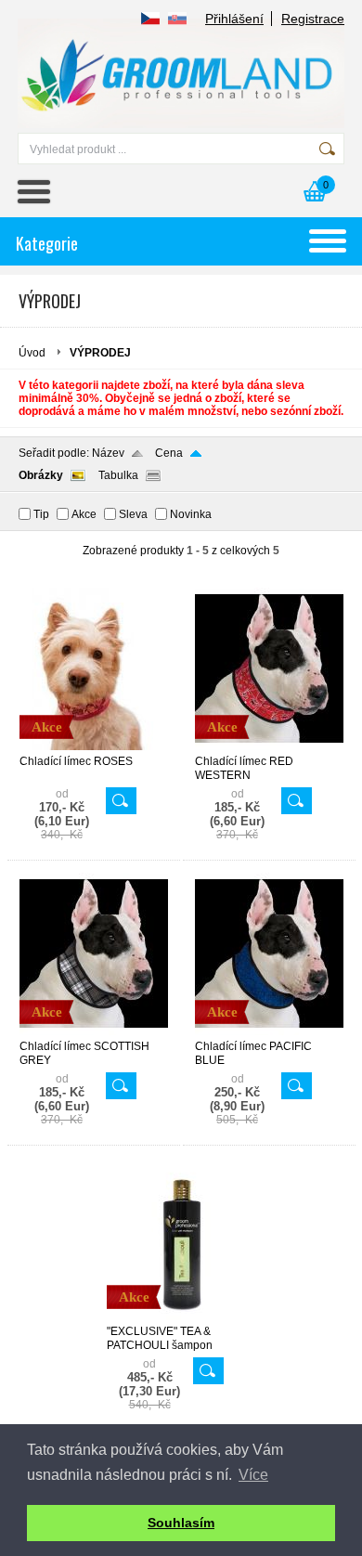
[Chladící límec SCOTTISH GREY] (93, 1031)
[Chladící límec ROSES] (93, 746)
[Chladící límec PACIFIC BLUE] (269, 1031)
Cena (169, 453)
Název (108, 453)
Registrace (312, 18)
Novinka (191, 514)
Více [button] (253, 1475)
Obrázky (41, 475)
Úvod (32, 352)
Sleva (133, 514)
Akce (84, 514)
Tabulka (118, 475)
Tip (41, 514)
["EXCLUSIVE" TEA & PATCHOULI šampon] (181, 1316)
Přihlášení (234, 18)
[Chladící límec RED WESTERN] (269, 746)
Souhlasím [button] (181, 1522)
